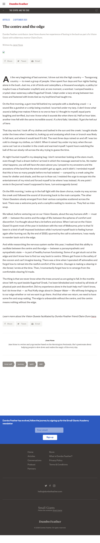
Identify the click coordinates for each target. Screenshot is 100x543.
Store (51, 452)
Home (30, 452)
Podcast (31, 465)
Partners (32, 469)
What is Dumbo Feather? (60, 457)
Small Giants (57, 511)
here (93, 316)
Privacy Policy (55, 461)
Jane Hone (18, 45)
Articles (31, 457)
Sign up (50, 438)
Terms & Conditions (58, 465)
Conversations (34, 461)
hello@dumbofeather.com (50, 492)
